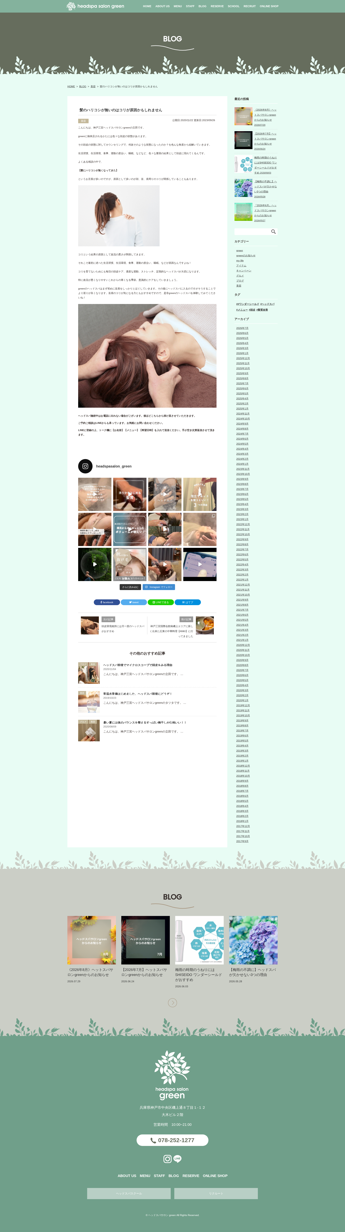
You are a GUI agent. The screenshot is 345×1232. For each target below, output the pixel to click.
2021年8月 (242, 604)
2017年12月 (243, 826)
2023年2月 (242, 514)
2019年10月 (243, 715)
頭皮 (252, 309)
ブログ (83, 664)
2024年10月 (243, 418)
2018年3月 (242, 811)
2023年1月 (242, 519)
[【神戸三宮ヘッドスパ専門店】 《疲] (200, 564)
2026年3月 (242, 348)
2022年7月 (242, 549)
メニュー (243, 309)
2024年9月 (242, 423)
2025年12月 (243, 358)
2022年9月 (242, 539)
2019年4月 (242, 745)
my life (240, 260)
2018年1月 (242, 821)
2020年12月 (243, 645)
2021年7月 (242, 609)
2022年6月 (242, 554)
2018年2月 (242, 816)
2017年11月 (243, 831)
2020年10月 (243, 655)
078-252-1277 (176, 1140)
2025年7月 (242, 383)
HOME (71, 86)
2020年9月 (242, 660)
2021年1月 (242, 640)
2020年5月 (242, 680)
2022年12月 (243, 524)
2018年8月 (242, 785)
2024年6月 (242, 438)
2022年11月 (243, 529)
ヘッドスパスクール (129, 1193)
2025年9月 (242, 373)
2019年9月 (242, 720)
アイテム (241, 265)
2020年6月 (242, 675)
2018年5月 (242, 801)
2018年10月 (243, 775)
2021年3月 (242, 629)
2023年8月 (242, 484)
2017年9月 (242, 841)
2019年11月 (243, 710)
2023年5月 (242, 499)
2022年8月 (242, 544)
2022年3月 (242, 569)
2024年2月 (242, 458)
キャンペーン (243, 270)
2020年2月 (242, 695)
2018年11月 (243, 770)
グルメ (83, 721)
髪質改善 (263, 309)
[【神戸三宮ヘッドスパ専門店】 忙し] (94, 564)
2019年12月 (243, 705)
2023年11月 (243, 469)
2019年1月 (242, 760)
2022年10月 (243, 534)
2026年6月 (242, 333)
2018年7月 (242, 790)
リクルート (216, 1193)
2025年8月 (242, 378)
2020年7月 (242, 670)
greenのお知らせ (246, 255)
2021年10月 (243, 594)
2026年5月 (242, 338)
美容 (93, 86)
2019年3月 (242, 750)
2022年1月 (242, 579)
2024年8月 (242, 428)
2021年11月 (243, 589)
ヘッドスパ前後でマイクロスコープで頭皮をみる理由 (137, 665)
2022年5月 (242, 559)
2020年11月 (243, 650)
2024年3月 (242, 453)
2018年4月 (242, 806)
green (239, 250)
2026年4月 (242, 343)
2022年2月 (242, 574)
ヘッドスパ (268, 304)
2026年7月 (242, 328)
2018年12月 (243, 765)
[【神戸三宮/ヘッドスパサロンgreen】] (164, 529)
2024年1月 (242, 463)
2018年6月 (242, 796)
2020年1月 (242, 700)
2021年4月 (242, 624)
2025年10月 (243, 368)
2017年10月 (243, 836)
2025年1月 (242, 408)
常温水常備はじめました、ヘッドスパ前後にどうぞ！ (137, 693)
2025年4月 (242, 398)
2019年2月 (242, 755)
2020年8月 (242, 665)
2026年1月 (242, 353)
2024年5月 (242, 443)
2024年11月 (243, 413)
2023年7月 (242, 489)
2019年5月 (242, 740)
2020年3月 (242, 690)
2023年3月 (242, 509)
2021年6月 (242, 614)
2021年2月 (242, 635)
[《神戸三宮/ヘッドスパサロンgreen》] (94, 494)
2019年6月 (242, 735)
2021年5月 (242, 619)
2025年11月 (243, 363)
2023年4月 (242, 504)
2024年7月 (242, 433)
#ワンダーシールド (248, 304)
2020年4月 (242, 685)
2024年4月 (242, 448)
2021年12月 (243, 584)
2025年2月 (242, 403)
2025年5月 (242, 393)
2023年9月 (242, 479)
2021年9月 (242, 599)
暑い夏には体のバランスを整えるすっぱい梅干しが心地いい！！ (145, 722)
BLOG (82, 86)
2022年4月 (242, 564)
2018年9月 (242, 780)
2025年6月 (242, 388)
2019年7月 (242, 730)
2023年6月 (242, 494)
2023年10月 (243, 474)
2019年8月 (242, 725)
